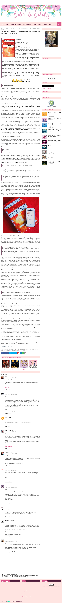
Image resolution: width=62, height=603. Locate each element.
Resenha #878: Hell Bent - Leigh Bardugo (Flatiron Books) (54, 151)
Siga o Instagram (8, 502)
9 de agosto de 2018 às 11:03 (11, 394)
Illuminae (25, 349)
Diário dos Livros (8, 500)
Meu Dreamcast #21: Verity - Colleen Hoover (54, 162)
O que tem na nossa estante (10, 480)
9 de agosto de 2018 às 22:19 (11, 509)
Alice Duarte (8, 393)
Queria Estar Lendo (8, 446)
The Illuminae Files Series (16, 350)
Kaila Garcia (8, 417)
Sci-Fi (2, 350)
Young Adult (8, 28)
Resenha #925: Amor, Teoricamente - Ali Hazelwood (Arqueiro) (54, 113)
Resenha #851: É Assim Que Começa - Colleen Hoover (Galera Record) (54, 130)
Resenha (36, 349)
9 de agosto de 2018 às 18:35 (11, 453)
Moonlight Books (8, 515)
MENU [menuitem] (7, 24)
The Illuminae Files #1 (7, 350)
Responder (7, 389)
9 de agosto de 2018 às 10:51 (11, 377)
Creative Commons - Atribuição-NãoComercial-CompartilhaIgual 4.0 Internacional (51, 589)
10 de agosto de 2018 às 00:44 (12, 522)
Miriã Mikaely (8, 540)
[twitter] (55, 1)
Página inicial (3, 28)
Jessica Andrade (9, 485)
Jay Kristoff (29, 349)
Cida (6, 507)
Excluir (11, 389)
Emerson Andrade (9, 520)
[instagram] (56, 1)
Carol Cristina (9, 452)
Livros (33, 349)
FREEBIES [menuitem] (50, 24)
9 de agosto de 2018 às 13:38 (11, 418)
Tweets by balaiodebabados (47, 88)
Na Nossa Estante (9, 469)
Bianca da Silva (9, 430)
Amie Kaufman (6, 349)
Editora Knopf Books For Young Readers (16, 349)
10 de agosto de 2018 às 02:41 (12, 541)
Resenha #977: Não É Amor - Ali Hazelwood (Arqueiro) (54, 119)
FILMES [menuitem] (34, 24)
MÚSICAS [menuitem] (45, 24)
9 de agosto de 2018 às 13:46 (11, 431)
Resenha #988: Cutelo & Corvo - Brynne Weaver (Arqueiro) (54, 141)
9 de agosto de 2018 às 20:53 (11, 470)
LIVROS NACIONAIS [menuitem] (27, 24)
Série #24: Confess (51, 156)
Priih (6, 376)
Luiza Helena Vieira (5, 36)
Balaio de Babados (46, 586)
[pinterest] (58, 1)
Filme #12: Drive (51, 145)
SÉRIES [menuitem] (39, 24)
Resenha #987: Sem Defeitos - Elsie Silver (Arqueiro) (54, 136)
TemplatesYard (9, 601)
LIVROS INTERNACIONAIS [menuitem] (16, 24)
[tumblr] (60, 1)
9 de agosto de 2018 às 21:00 (11, 487)
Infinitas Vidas (7, 387)
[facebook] (53, 1)
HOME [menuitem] (3, 24)
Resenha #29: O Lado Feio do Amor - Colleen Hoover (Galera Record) (54, 124)
